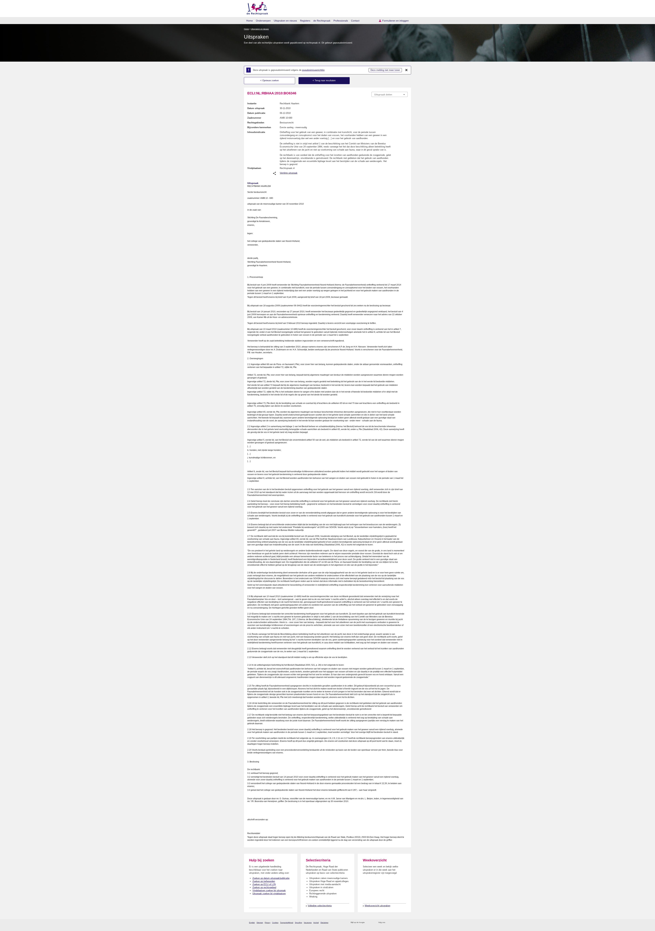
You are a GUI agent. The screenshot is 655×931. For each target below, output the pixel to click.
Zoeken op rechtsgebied (264, 887)
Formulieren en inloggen (395, 20)
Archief (316, 922)
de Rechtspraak (321, 20)
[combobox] (389, 94)
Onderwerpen (263, 20)
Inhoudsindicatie (256, 132)
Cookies (275, 922)
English (252, 922)
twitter (388, 922)
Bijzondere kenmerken (259, 127)
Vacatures (308, 922)
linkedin (401, 922)
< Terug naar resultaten (324, 80)
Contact (355, 20)
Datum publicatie (256, 113)
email (372, 922)
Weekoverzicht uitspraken (377, 905)
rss (368, 922)
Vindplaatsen (254, 168)
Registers (305, 20)
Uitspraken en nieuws (285, 20)
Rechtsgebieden (255, 122)
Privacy (267, 922)
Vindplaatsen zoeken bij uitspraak (269, 890)
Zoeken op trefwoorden (263, 881)
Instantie (251, 103)
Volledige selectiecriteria (320, 905)
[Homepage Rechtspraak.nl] (256, 7)
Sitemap (260, 922)
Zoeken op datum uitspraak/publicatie (270, 878)
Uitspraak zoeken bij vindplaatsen (269, 893)
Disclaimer (324, 922)
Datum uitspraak (256, 108)
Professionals (340, 20)
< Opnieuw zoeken (269, 80)
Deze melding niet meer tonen (385, 70)
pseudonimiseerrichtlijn (313, 70)
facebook (392, 922)
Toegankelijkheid (286, 922)
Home (249, 20)
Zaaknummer (254, 118)
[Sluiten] (406, 70)
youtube (406, 922)
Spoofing (298, 922)
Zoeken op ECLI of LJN (264, 884)
